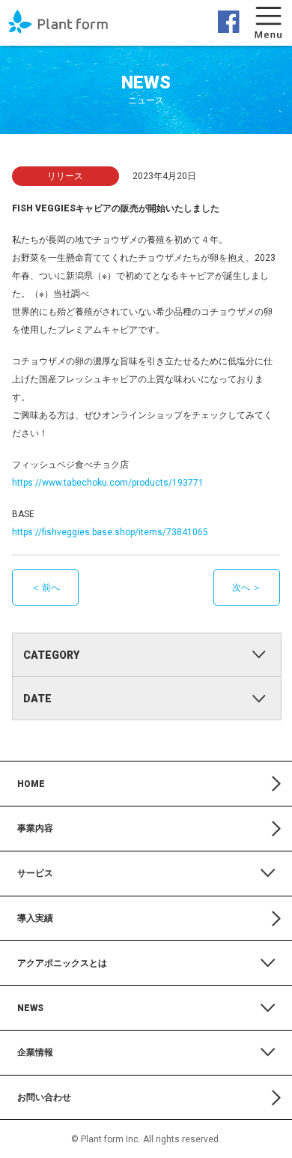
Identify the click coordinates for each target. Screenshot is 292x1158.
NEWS (146, 89)
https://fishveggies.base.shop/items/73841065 (110, 532)
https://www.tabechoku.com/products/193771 (108, 482)
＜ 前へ (45, 587)
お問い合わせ (44, 1097)
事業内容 (35, 828)
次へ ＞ (246, 587)
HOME (31, 784)
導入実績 (35, 918)
